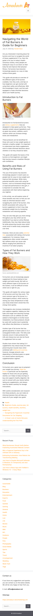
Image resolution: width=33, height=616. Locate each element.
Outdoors (6, 535)
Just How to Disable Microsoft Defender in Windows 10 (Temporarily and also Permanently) (16, 463)
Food (4, 501)
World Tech (6, 564)
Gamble (5, 504)
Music (5, 526)
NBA (4, 529)
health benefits (14, 408)
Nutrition (23, 408)
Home (5, 515)
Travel (5, 555)
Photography (7, 544)
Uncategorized (8, 558)
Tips (4, 552)
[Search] (28, 431)
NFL (4, 532)
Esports (5, 498)
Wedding (6, 561)
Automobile (6, 484)
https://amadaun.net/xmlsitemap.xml (15, 600)
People (5, 538)
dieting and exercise (20, 350)
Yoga (4, 567)
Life (4, 521)
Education (6, 492)
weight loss (6, 410)
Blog (4, 486)
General (5, 509)
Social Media (7, 546)
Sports (5, 549)
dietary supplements (12, 125)
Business (6, 489)
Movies (5, 524)
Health (7, 402)
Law (4, 518)
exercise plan (21, 405)
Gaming (5, 506)
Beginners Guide (10, 405)
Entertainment (7, 495)
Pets (4, 541)
